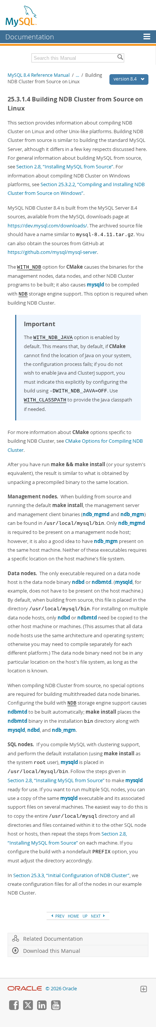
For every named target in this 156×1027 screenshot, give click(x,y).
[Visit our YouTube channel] (56, 1008)
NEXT (96, 916)
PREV (59, 916)
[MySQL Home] (22, 16)
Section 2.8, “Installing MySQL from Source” (64, 166)
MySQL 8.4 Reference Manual (39, 75)
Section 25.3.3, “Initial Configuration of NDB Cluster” (71, 875)
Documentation (29, 36)
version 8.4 (126, 79)
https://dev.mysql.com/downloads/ (47, 225)
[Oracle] (25, 988)
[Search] (120, 58)
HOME (73, 916)
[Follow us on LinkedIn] (42, 1008)
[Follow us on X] (28, 1008)
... (77, 75)
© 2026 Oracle (61, 988)
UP (85, 916)
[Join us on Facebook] (14, 1008)
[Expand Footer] (143, 989)
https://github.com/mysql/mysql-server (52, 252)
